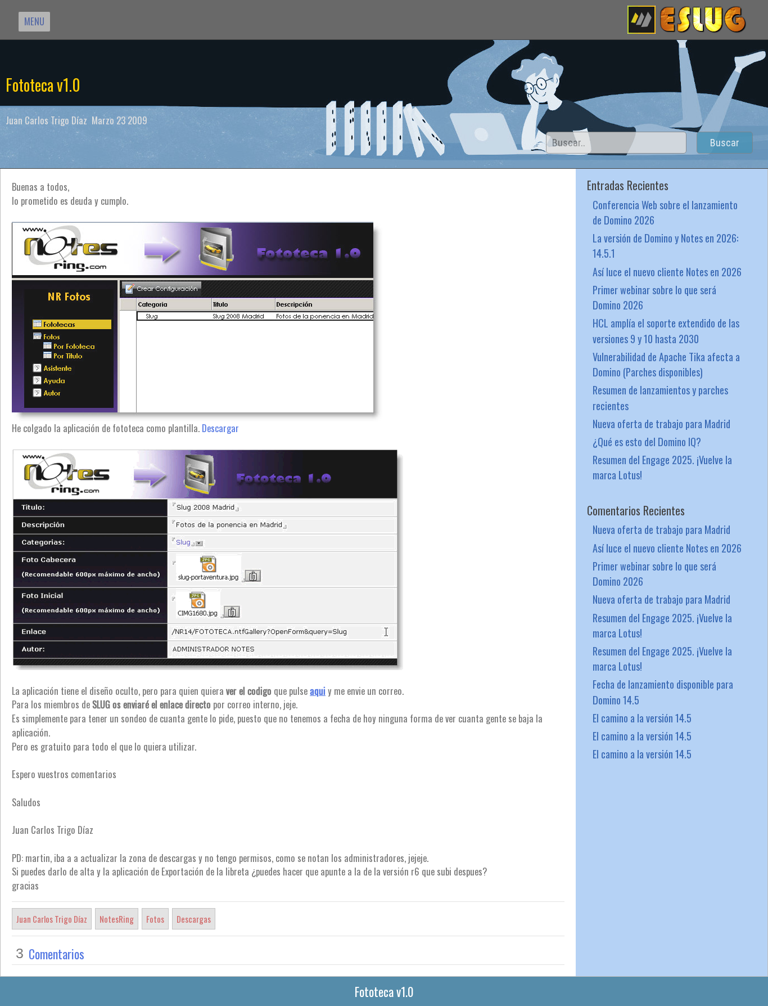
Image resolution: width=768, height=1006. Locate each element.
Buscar (724, 143)
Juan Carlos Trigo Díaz (51, 919)
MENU (34, 21)
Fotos (155, 919)
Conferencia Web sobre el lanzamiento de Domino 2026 (665, 212)
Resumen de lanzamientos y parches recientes (660, 397)
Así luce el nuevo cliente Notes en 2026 (667, 271)
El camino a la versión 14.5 (642, 717)
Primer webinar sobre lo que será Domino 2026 (654, 297)
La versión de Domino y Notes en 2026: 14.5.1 (665, 245)
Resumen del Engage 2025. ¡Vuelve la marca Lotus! (662, 467)
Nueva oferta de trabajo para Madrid (661, 423)
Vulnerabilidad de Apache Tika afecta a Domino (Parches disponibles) (666, 364)
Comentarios (56, 954)
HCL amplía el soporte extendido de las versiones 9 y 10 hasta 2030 (666, 330)
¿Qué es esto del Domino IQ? (647, 441)
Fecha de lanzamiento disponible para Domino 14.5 (663, 691)
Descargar (220, 428)
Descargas (194, 919)
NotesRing (117, 919)
